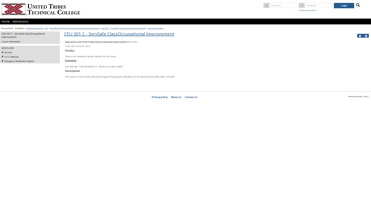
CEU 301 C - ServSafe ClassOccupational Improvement (123, 28)
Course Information (155, 28)
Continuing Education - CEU (37, 28)
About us (176, 97)
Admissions (20, 21)
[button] (366, 36)
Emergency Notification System (19, 61)
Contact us (191, 97)
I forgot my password (307, 10)
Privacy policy (160, 97)
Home (5, 21)
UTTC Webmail (11, 56)
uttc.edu (8, 52)
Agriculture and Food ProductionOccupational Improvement (74, 28)
